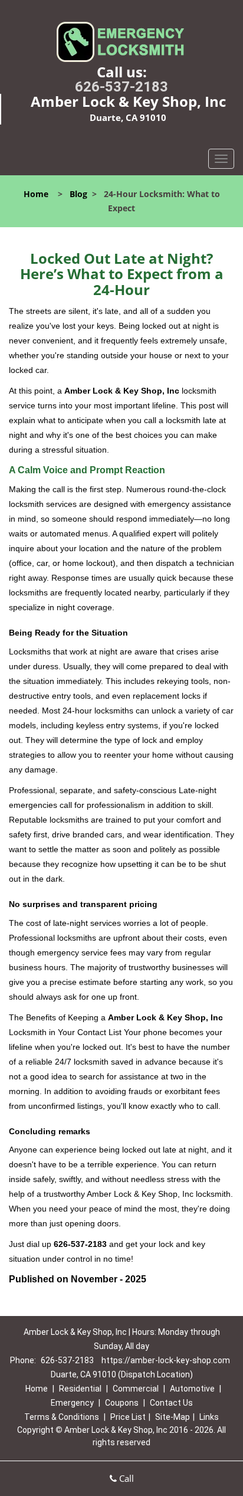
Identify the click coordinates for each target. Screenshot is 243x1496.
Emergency (72, 1402)
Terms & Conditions (61, 1417)
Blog (78, 193)
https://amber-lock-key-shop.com (165, 1360)
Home (36, 193)
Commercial (136, 1388)
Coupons (122, 1402)
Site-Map (172, 1417)
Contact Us (171, 1402)
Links (209, 1417)
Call (125, 1478)
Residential (80, 1388)
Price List (128, 1417)
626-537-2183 (121, 86)
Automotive (192, 1388)
